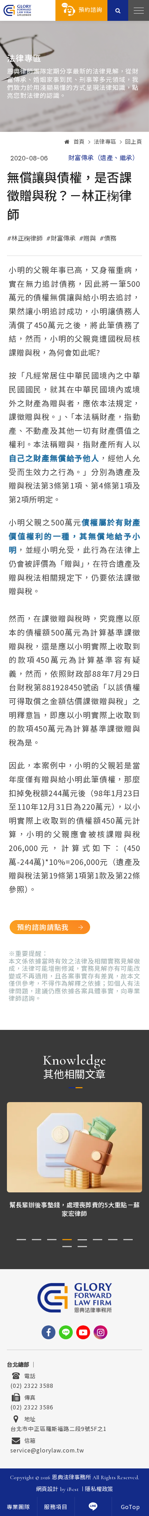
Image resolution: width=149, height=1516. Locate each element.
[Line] (66, 1332)
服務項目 (56, 1507)
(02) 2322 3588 (31, 1384)
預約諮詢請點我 (43, 927)
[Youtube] (83, 1332)
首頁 (79, 142)
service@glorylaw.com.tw (47, 1449)
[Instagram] (100, 1332)
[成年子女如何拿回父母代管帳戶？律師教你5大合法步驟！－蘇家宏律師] (74, 1147)
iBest (73, 1489)
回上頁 (133, 142)
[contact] (93, 1506)
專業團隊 (18, 1507)
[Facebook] (48, 1332)
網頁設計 (47, 1489)
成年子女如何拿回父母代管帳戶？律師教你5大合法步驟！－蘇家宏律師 (74, 1209)
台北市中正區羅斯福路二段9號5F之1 (58, 1427)
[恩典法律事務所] (17, 10)
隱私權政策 (99, 1489)
